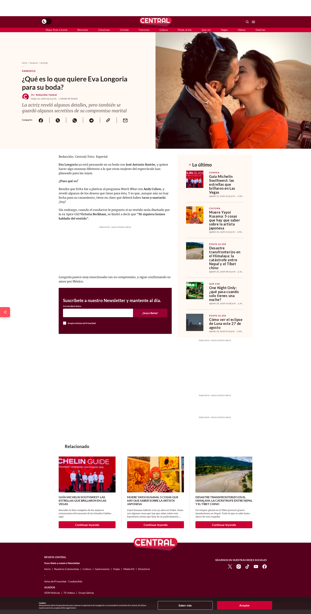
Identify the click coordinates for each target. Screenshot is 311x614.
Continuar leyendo (87, 524)
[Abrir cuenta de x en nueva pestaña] (230, 566)
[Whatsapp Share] (74, 120)
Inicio (24, 62)
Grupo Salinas (86, 592)
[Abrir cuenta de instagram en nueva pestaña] (238, 566)
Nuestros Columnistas (66, 568)
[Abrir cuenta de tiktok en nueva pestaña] (247, 566)
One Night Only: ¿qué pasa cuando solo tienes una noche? (224, 294)
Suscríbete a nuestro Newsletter (62, 563)
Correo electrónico (72, 306)
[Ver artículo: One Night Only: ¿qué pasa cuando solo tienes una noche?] (194, 290)
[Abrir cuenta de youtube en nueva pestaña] (256, 566)
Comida (124, 29)
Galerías (260, 29)
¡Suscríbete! (150, 313)
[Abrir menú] (253, 22)
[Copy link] (108, 120)
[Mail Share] (125, 120)
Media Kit (128, 568)
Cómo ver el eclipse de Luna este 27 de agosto (226, 323)
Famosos (144, 29)
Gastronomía (102, 568)
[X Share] (57, 120)
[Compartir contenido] (5, 312)
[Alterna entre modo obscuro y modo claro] (46, 21)
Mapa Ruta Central (56, 29)
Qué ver (206, 29)
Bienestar (82, 29)
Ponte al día (184, 29)
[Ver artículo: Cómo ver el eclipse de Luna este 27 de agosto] (194, 322)
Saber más (185, 605)
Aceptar (244, 605)
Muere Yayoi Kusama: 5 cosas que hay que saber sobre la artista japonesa (224, 220)
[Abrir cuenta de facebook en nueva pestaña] (264, 566)
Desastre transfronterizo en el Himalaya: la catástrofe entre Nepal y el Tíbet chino (224, 258)
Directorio (144, 568)
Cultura (163, 29)
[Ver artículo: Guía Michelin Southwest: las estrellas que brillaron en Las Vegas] (194, 179)
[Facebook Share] (41, 120)
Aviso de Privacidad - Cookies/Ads (63, 581)
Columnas (104, 29)
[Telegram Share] (91, 120)
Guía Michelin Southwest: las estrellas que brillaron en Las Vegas (222, 184)
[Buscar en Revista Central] (247, 22)
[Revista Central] (155, 22)
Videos (241, 29)
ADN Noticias (52, 592)
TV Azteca (69, 592)
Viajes (224, 29)
